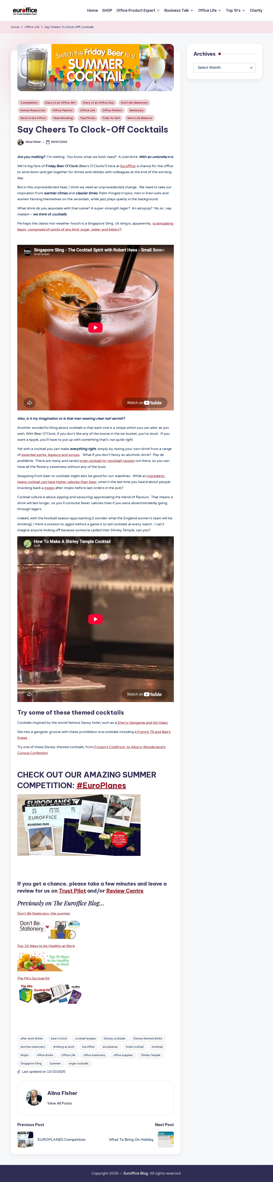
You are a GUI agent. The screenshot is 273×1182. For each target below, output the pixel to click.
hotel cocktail (135, 1047)
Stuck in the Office (33, 118)
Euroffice (127, 166)
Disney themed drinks (148, 1038)
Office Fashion (63, 110)
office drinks (45, 1055)
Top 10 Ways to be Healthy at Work (46, 946)
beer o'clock (59, 1038)
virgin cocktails (79, 1063)
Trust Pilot (72, 890)
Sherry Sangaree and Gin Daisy (142, 723)
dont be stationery (32, 1047)
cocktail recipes (85, 1038)
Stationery (137, 110)
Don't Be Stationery (134, 102)
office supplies (123, 1055)
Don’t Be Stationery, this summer (43, 913)
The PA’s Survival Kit (33, 978)
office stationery (94, 1055)
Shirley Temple (150, 1055)
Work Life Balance (139, 118)
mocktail (157, 1047)
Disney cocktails (114, 1038)
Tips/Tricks (87, 118)
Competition (29, 102)
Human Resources (32, 110)
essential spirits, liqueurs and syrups (51, 455)
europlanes (110, 1047)
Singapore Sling (31, 1063)
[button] (59, 1103)
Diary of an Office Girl (60, 102)
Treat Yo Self (111, 118)
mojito (49, 488)
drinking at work (63, 1047)
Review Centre (125, 890)
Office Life (87, 110)
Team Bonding (63, 118)
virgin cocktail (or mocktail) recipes (107, 461)
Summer (55, 1063)
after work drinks (31, 1038)
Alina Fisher (62, 1093)
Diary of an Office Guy (98, 102)
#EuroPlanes (101, 785)
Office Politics (112, 110)
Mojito (24, 1055)
